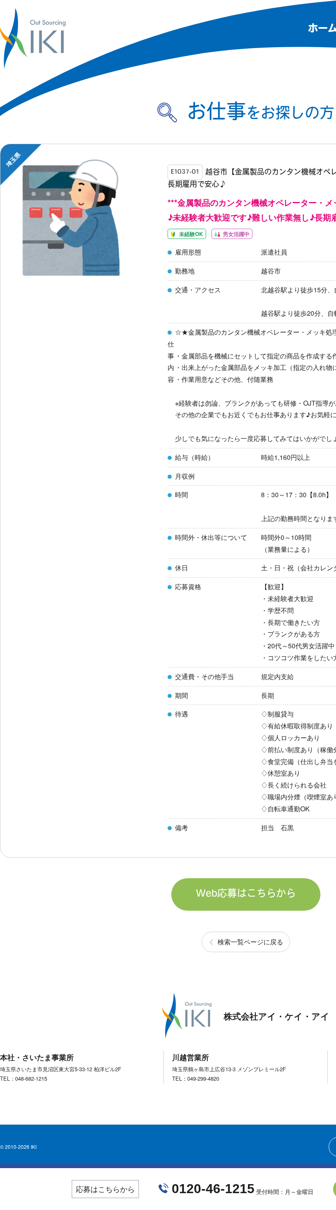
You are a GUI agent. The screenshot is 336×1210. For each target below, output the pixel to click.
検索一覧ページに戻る (250, 941)
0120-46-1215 (213, 1188)
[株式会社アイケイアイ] (33, 65)
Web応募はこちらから (246, 894)
